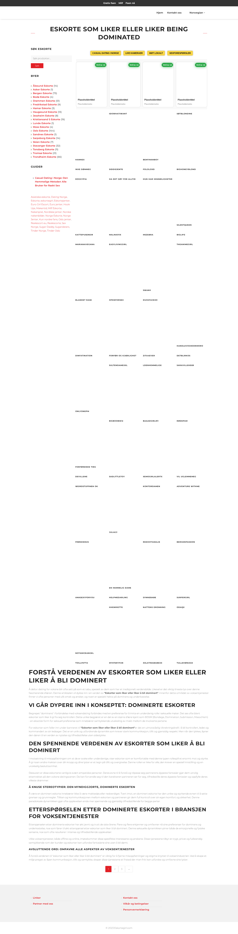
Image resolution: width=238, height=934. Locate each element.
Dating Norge (59, 197)
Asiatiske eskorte (40, 197)
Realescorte (54, 223)
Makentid (41, 208)
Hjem (159, 12)
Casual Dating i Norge (105, 53)
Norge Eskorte (53, 215)
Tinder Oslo (53, 230)
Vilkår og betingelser (136, 903)
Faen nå (130, 3)
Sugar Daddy (46, 226)
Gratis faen (109, 3)
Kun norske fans (48, 219)
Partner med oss (43, 903)
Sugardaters (62, 226)
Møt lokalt (156, 53)
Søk (37, 65)
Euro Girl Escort (40, 204)
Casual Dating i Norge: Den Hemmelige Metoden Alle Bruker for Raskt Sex (51, 182)
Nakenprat (37, 212)
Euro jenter (56, 204)
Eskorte (35, 200)
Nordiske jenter (53, 212)
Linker (37, 897)
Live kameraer (134, 53)
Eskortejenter (62, 200)
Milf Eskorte (55, 208)
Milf (121, 3)
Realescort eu (38, 223)
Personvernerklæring (136, 909)
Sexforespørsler (180, 53)
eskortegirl (47, 200)
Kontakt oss (174, 12)
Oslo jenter (65, 219)
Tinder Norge (38, 230)
